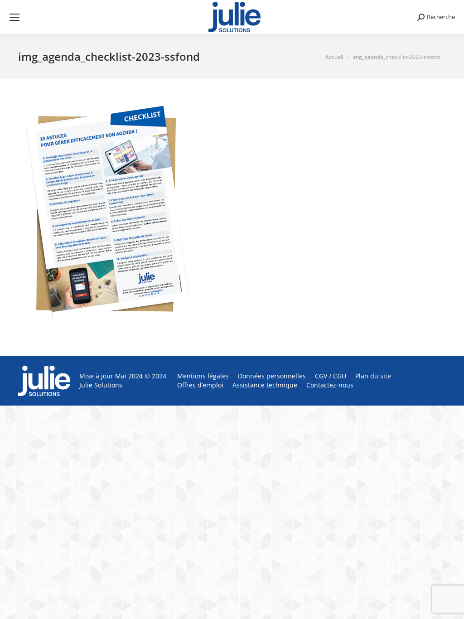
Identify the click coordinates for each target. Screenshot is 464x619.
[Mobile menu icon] (14, 17)
